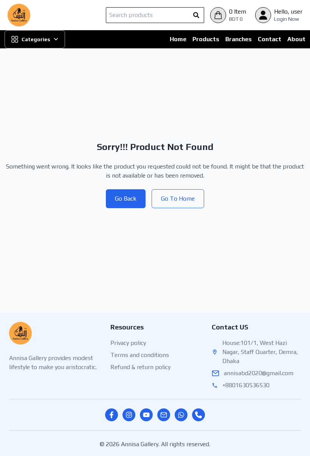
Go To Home (178, 198)
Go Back (125, 198)
